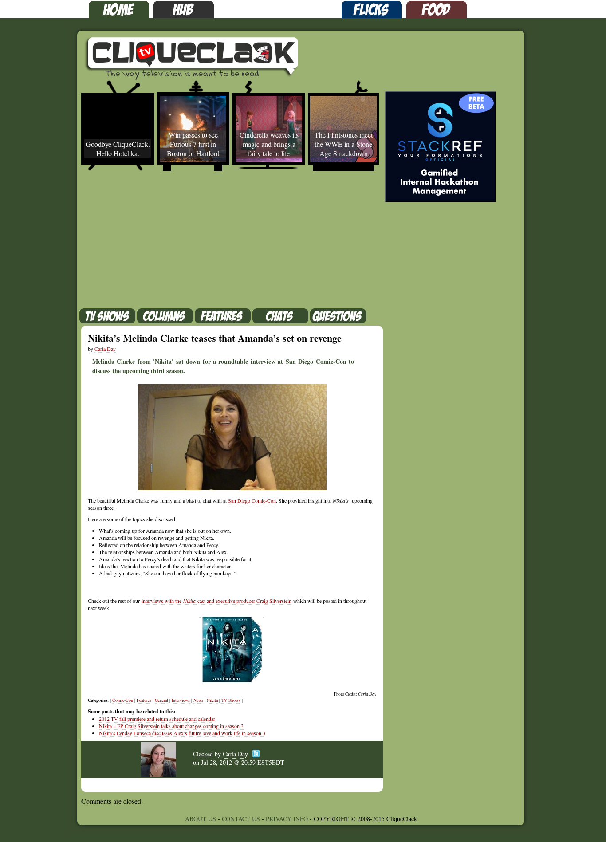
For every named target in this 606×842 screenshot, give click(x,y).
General (161, 700)
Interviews (181, 700)
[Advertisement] (219, 242)
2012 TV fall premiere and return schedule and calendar (157, 718)
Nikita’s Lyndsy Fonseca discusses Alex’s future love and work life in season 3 (182, 732)
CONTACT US (241, 818)
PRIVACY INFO (287, 818)
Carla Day (105, 348)
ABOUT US (200, 818)
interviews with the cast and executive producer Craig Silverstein (216, 600)
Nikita (212, 700)
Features (144, 700)
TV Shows (230, 700)
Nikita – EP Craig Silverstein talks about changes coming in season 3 (171, 725)
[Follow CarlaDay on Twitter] (256, 747)
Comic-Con (122, 700)
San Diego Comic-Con (252, 500)
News (198, 700)
